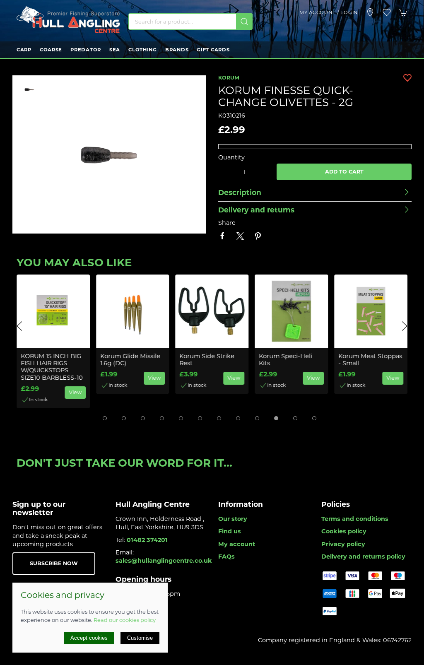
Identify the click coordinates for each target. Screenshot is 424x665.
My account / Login (328, 12)
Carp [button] (24, 50)
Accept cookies (89, 638)
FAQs (226, 556)
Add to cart (344, 172)
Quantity (231, 157)
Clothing (142, 50)
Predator (85, 50)
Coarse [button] (51, 50)
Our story (232, 519)
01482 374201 (147, 540)
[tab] (105, 418)
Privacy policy (343, 544)
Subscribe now (54, 563)
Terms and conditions (354, 519)
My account (236, 544)
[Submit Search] (244, 21)
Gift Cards (213, 50)
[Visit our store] (370, 12)
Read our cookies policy (125, 620)
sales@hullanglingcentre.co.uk (164, 560)
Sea (114, 50)
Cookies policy (343, 531)
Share (227, 222)
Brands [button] (176, 50)
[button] (387, 12)
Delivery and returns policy (363, 556)
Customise (140, 638)
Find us (229, 531)
